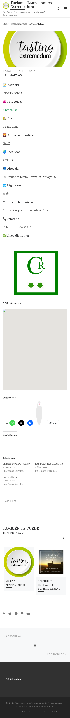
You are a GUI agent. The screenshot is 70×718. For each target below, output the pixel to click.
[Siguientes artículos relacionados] (63, 538)
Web (6, 193)
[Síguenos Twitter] (9, 613)
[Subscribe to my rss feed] (4, 613)
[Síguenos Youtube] (28, 613)
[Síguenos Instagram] (22, 613)
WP (23, 712)
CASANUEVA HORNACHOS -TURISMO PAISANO (49, 585)
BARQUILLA (10, 476)
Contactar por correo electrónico (27, 210)
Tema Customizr (54, 712)
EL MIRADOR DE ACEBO (16, 463)
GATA (6, 143)
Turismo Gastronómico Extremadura (38, 702)
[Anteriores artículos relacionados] (55, 538)
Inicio (6, 23)
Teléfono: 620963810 (17, 227)
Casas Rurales (19, 23)
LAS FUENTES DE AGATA (49, 463)
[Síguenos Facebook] (16, 613)
